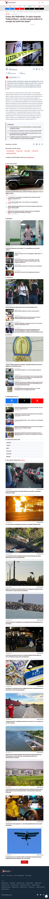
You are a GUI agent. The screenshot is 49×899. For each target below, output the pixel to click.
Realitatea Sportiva (5, 882)
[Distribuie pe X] (42, 69)
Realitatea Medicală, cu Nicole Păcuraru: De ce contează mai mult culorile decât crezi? (28, 324)
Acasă (8, 11)
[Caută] (39, 2)
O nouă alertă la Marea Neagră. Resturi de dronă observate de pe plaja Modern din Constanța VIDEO (25, 133)
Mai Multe (24, 862)
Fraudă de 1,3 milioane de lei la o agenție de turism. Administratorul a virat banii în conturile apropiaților (24, 689)
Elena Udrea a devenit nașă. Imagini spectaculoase (27, 272)
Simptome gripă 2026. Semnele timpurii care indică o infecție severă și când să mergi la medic (27, 318)
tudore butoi (35, 151)
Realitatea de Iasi (32, 887)
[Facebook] (9, 9)
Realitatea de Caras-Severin (25, 885)
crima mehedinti (10, 151)
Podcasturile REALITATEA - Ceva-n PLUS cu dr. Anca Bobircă (23, 202)
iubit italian (27, 151)
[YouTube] (19, 9)
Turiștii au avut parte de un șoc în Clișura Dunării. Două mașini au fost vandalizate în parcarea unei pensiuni (23, 656)
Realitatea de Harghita (36, 885)
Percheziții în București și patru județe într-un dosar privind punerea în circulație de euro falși (27, 389)
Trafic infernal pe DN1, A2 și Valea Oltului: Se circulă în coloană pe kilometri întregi (25, 127)
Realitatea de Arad (15, 887)
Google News (30, 157)
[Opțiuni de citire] (46, 896)
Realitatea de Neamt (29, 882)
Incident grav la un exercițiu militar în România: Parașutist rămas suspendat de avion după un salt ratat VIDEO (23, 857)
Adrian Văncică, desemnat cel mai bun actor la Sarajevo (28, 266)
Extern (9, 213)
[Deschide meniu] (42, 2)
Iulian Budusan (13, 69)
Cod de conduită (28, 875)
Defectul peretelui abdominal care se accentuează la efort (21, 307)
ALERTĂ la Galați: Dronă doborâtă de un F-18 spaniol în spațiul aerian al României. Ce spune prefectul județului (25, 137)
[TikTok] (39, 9)
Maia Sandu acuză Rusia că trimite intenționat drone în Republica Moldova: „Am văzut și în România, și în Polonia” (24, 212)
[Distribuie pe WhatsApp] (39, 69)
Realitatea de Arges (23, 887)
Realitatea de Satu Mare (40, 887)
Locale (7, 195)
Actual (14, 11)
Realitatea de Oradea (15, 885)
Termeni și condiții (9, 875)
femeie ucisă (19, 151)
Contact (3, 875)
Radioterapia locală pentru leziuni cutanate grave (27, 311)
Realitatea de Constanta (6, 887)
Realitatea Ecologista (20, 882)
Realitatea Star (12, 882)
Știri (11, 11)
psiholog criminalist (11, 153)
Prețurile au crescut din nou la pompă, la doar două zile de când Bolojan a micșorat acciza (29, 414)
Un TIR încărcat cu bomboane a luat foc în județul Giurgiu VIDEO (26, 130)
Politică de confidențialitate (19, 875)
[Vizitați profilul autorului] (7, 69)
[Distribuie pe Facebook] (36, 69)
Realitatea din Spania (5, 889)
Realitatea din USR (38, 882)
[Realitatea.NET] (10, 3)
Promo (9, 203)
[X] (29, 9)
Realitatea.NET (40, 653)
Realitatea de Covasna (6, 885)
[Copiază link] (34, 69)
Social (9, 199)
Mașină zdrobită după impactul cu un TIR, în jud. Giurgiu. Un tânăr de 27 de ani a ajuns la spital (29, 427)
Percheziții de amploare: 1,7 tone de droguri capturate (28, 370)
